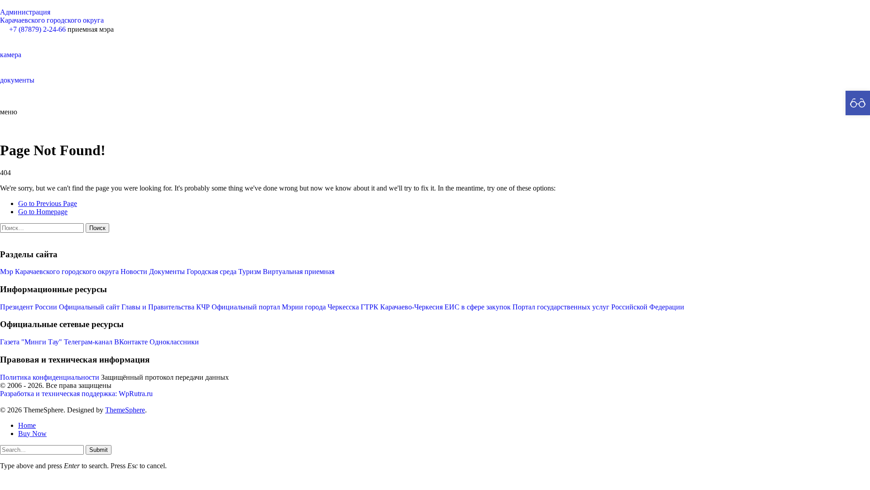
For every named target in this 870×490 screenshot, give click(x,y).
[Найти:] (43, 227)
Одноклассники (174, 342)
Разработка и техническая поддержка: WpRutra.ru (76, 393)
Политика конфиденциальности (49, 377)
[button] (435, 46)
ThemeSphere (125, 410)
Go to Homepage (43, 212)
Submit (98, 449)
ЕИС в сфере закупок (478, 307)
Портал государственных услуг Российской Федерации (598, 307)
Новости (134, 271)
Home (27, 425)
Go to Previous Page (47, 203)
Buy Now (32, 433)
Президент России (29, 307)
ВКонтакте (131, 342)
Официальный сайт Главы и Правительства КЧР (134, 307)
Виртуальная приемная (298, 271)
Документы (167, 271)
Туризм (249, 271)
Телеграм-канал (88, 342)
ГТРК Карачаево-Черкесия (402, 307)
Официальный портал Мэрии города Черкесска (285, 307)
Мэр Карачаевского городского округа (59, 271)
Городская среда (212, 271)
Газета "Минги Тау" (31, 342)
